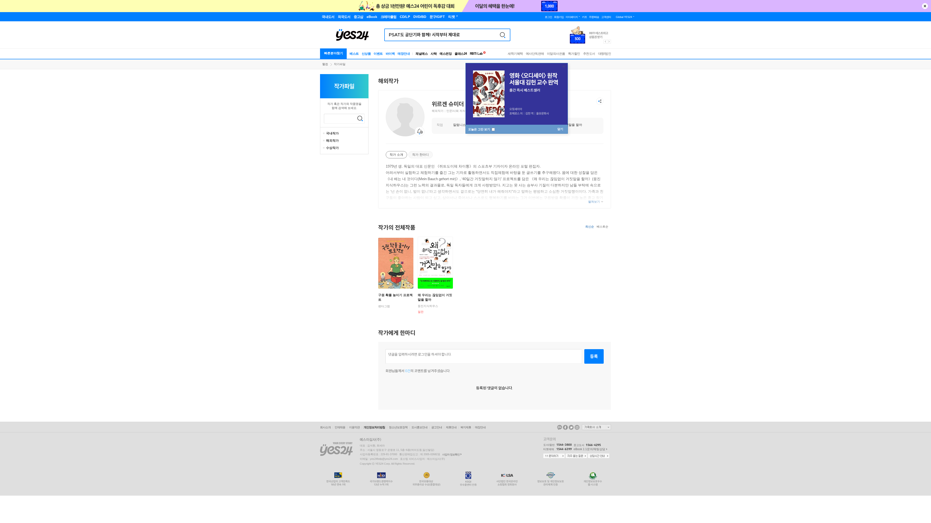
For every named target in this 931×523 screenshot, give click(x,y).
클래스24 (461, 53)
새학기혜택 (515, 53)
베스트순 (602, 226)
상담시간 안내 (598, 456)
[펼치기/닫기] (324, 133)
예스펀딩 (446, 53)
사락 (434, 53)
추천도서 (589, 53)
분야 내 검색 (360, 118)
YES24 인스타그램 (577, 427)
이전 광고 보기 (605, 41)
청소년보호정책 (398, 427)
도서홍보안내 (419, 427)
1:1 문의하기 (554, 456)
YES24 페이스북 (565, 427)
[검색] (502, 35)
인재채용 (340, 427)
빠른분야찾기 (333, 53)
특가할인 (574, 53)
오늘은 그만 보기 (479, 129)
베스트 (354, 53)
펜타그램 (384, 306)
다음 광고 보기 (609, 41)
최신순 (589, 226)
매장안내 (404, 53)
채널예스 (422, 53)
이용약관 (354, 427)
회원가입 (559, 16)
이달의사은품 (556, 53)
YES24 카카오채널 (559, 427)
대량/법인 (604, 53)
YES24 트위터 (571, 427)
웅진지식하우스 (428, 306)
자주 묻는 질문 (576, 456)
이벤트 (378, 53)
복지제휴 (465, 427)
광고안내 (436, 427)
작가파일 (339, 64)
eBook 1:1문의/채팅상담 (589, 449)
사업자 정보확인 (451, 454)
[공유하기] (599, 101)
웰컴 (325, 64)
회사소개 (325, 427)
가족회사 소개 (596, 427)
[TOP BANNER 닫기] (925, 6)
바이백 (390, 53)
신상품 (366, 53)
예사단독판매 (535, 53)
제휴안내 (451, 427)
